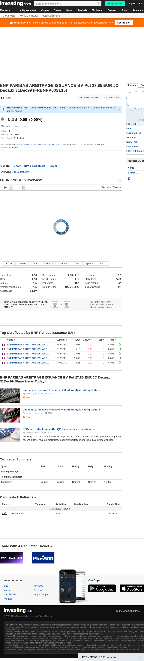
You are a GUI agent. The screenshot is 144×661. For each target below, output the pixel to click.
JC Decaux (99, 144)
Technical (97, 10)
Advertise (38, 590)
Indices (132, 85)
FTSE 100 (131, 124)
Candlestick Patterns (16, 497)
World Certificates (29, 15)
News (69, 10)
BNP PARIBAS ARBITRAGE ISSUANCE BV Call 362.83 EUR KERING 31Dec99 (29, 358)
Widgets (8, 598)
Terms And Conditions (128, 611)
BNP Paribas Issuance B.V (49, 144)
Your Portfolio (10, 594)
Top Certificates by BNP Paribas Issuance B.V (36, 333)
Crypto (45, 10)
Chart (17, 165)
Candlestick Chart (5, 188)
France (26, 144)
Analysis (82, 10)
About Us (38, 586)
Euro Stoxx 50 (133, 133)
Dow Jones (132, 146)
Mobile (7, 590)
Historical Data (21, 172)
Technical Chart (110, 187)
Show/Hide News (24, 188)
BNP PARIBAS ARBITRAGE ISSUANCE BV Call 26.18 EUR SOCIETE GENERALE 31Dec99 (29, 353)
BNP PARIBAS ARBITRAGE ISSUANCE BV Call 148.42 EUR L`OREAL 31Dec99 (29, 349)
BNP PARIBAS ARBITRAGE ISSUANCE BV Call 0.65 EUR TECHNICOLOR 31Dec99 (29, 344)
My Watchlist (29, 10)
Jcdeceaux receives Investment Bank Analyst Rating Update (61, 389)
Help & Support (41, 594)
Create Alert (114, 97)
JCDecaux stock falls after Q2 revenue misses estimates (59, 429)
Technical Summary (16, 459)
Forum (53, 165)
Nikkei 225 (132, 142)
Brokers (112, 10)
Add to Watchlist (91, 97)
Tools (124, 10)
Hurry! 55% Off (115, 3)
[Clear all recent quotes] (129, 177)
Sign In (132, 3)
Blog (6, 586)
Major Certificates (51, 15)
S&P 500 (131, 137)
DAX (128, 128)
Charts (57, 10)
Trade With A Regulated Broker (24, 546)
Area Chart (11, 188)
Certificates (9, 15)
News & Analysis (34, 165)
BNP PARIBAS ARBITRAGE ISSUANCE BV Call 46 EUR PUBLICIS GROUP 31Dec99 (29, 362)
